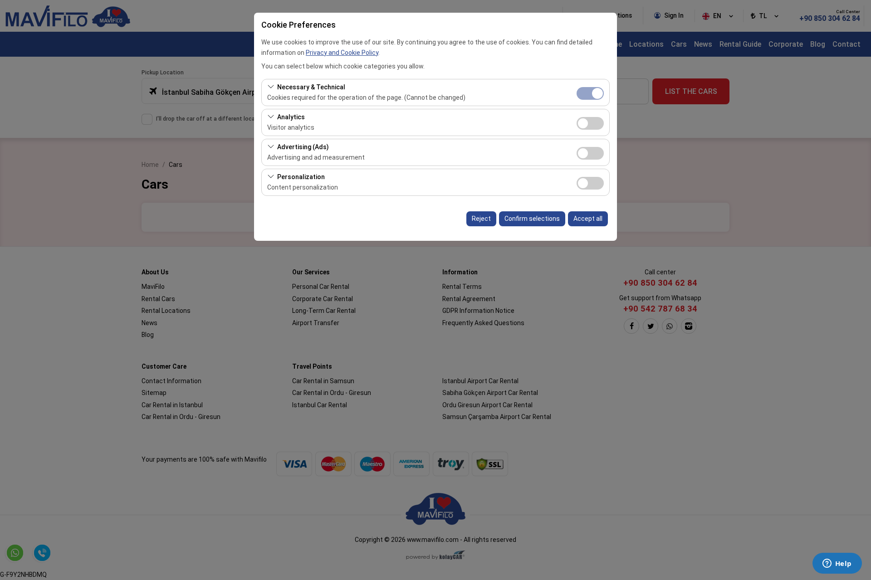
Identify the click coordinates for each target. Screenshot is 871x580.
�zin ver (590, 123)
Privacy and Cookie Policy (342, 52)
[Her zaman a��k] (590, 92)
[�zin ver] (590, 122)
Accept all (587, 218)
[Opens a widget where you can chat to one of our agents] (837, 564)
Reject (481, 218)
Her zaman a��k (590, 93)
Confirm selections (532, 218)
